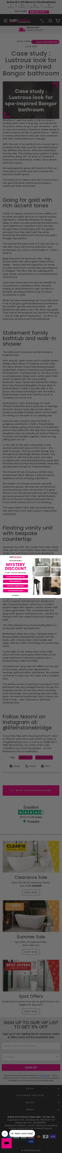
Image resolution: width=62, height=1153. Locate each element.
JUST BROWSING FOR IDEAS (15, 590)
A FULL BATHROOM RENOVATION (15, 576)
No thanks (15, 595)
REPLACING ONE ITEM (15, 581)
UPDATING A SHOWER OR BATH (15, 586)
